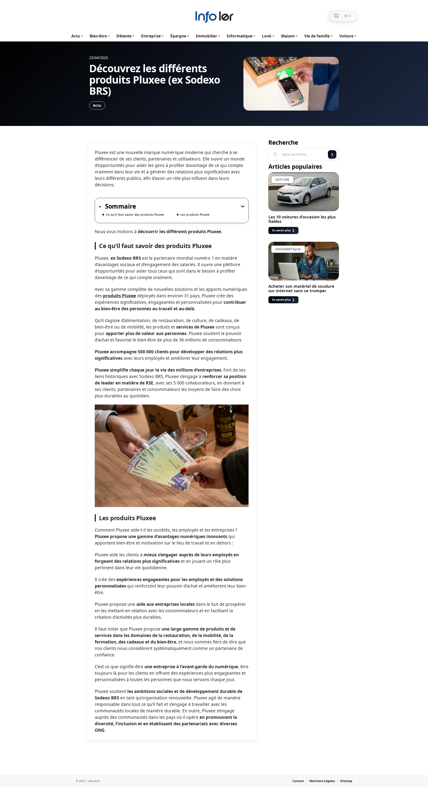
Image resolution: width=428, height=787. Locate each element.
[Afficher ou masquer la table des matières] (190, 206)
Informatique (288, 249)
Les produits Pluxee (195, 214)
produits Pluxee (119, 296)
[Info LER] (214, 16)
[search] (336, 15)
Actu (97, 105)
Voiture (282, 179)
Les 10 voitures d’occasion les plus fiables (302, 219)
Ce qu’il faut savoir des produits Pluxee (135, 214)
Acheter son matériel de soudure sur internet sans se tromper (301, 288)
